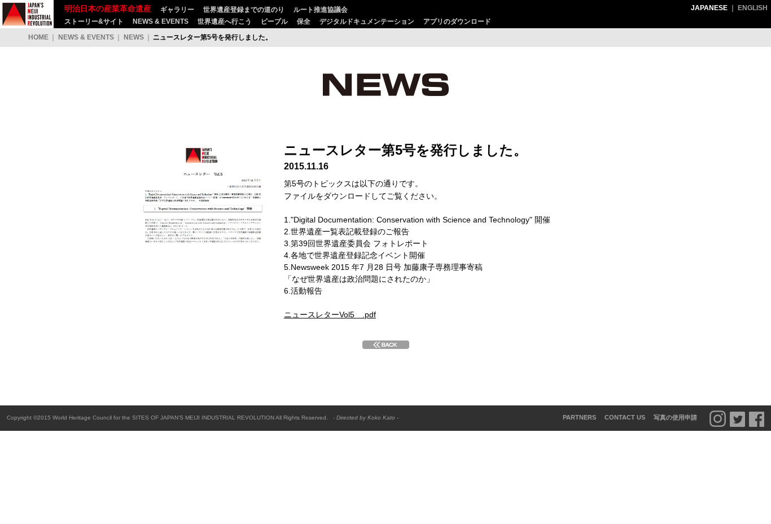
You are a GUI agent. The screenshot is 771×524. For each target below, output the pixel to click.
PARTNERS (579, 417)
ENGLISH (753, 8)
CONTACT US (624, 417)
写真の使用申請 (675, 417)
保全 (303, 21)
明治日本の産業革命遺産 (27, 14)
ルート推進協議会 (320, 10)
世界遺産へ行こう (225, 21)
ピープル (274, 21)
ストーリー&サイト (94, 21)
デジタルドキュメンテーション (366, 21)
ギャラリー (177, 10)
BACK (385, 344)
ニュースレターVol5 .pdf (330, 314)
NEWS (134, 37)
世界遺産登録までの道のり (243, 10)
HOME (38, 37)
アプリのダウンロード (457, 21)
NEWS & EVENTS (161, 21)
